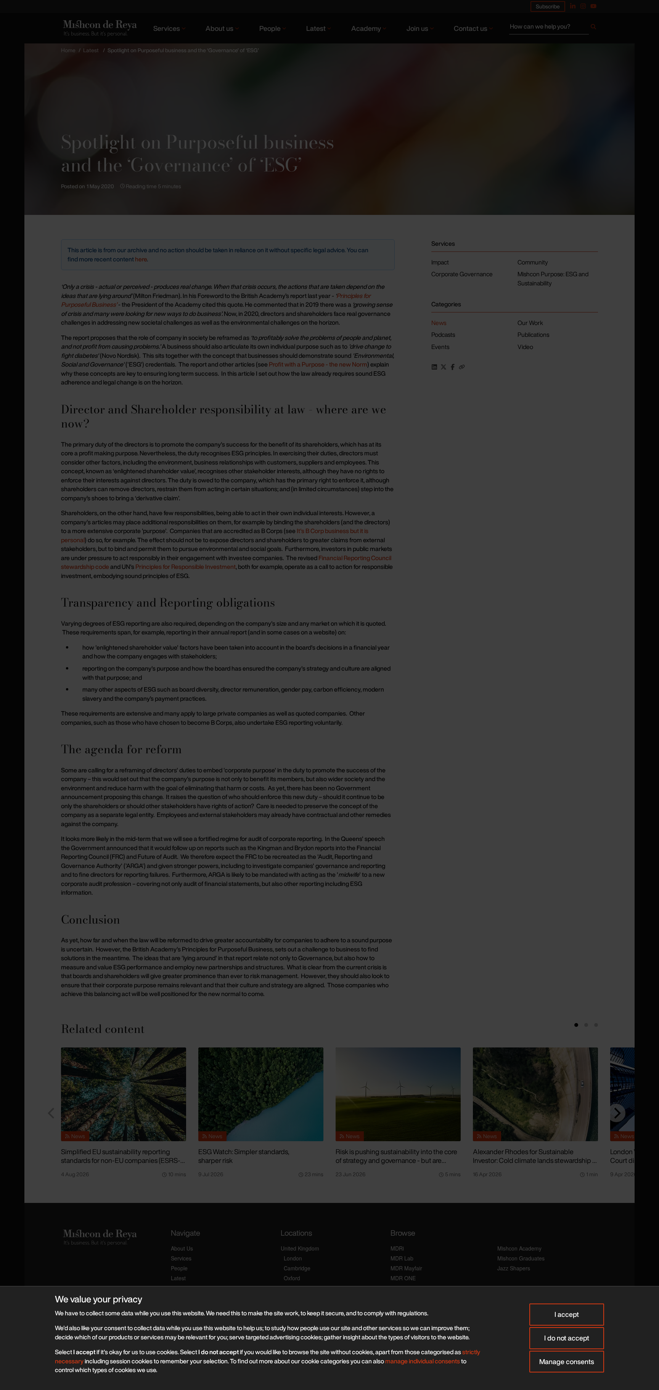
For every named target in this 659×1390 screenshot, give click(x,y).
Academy (366, 28)
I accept (567, 1314)
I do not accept (566, 1338)
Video (525, 346)
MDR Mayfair (406, 1268)
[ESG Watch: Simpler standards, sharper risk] (260, 1094)
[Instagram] (583, 6)
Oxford (292, 1278)
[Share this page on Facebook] (453, 367)
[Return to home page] (99, 28)
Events (440, 346)
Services (166, 28)
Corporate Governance (462, 274)
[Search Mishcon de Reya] (553, 28)
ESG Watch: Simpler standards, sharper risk (243, 1156)
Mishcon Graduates (521, 1258)
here (141, 259)
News (438, 322)
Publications (533, 334)
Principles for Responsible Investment (185, 566)
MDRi (397, 1248)
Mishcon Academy (519, 1248)
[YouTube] (593, 6)
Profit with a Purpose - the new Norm (318, 364)
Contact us (470, 28)
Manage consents (566, 1361)
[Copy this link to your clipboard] (462, 367)
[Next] (616, 1113)
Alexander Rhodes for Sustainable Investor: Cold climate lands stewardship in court (535, 1160)
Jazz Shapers (513, 1268)
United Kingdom (300, 1248)
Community (533, 262)
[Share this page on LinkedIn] (434, 367)
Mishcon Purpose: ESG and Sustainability (553, 278)
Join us (417, 28)
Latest (316, 28)
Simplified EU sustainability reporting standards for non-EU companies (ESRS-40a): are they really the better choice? (120, 1160)
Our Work (530, 322)
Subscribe (548, 6)
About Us (182, 1248)
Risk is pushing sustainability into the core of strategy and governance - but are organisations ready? (396, 1160)
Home (68, 50)
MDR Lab (402, 1258)
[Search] (593, 28)
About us (219, 28)
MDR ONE (403, 1278)
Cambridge (297, 1268)
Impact (440, 262)
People (270, 28)
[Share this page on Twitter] (443, 367)
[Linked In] (572, 6)
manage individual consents (422, 1361)
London (293, 1258)
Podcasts (443, 334)
